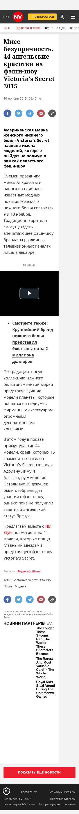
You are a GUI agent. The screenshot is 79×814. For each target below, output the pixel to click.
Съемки (46, 580)
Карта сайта (29, 792)
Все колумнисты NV (61, 792)
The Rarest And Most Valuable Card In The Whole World (45, 668)
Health (49, 28)
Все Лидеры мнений (17, 799)
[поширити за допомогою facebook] (7, 113)
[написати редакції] (41, 113)
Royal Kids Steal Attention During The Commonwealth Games (48, 689)
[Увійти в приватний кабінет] (61, 16)
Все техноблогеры (62, 799)
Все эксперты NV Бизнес (20, 804)
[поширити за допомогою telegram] (30, 113)
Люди (61, 28)
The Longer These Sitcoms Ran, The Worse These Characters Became (45, 641)
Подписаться (43, 17)
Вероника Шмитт (29, 571)
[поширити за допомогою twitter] (18, 113)
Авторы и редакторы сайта (57, 804)
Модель (20, 586)
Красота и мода (28, 28)
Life (7, 28)
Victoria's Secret (26, 580)
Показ (8, 586)
